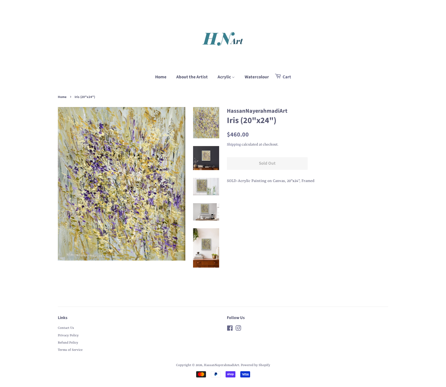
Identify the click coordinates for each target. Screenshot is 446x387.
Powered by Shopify (255, 365)
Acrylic (225, 77)
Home (160, 77)
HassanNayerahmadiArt (221, 365)
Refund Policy (68, 343)
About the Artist (192, 77)
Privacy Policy (68, 335)
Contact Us (66, 328)
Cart (286, 77)
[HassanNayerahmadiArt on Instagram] (238, 329)
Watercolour (257, 77)
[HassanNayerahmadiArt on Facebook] (230, 329)
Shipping (234, 144)
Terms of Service (70, 350)
